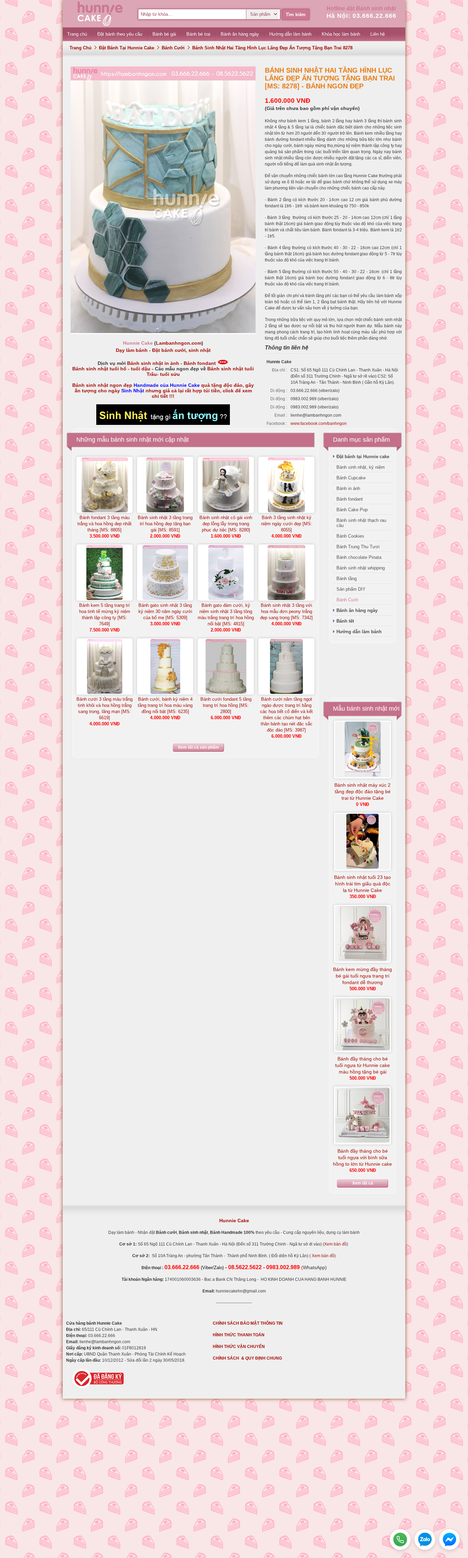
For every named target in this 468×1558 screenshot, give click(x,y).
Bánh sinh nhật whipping (360, 568)
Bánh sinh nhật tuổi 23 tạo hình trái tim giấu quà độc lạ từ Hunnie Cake (362, 883)
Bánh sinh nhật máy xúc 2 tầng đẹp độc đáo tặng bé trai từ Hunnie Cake (362, 791)
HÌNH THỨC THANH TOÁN (238, 1335)
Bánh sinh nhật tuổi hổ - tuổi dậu (111, 368)
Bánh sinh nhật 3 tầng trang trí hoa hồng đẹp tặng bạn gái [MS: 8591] (165, 523)
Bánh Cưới (173, 47)
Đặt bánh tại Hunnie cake (126, 47)
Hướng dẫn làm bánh (359, 631)
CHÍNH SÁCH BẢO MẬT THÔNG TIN (248, 1323)
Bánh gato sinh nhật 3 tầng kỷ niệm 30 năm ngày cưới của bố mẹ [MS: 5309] (165, 611)
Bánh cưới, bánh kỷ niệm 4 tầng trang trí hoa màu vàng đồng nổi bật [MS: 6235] (165, 705)
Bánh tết (345, 621)
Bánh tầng (346, 578)
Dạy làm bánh (132, 350)
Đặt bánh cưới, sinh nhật (181, 350)
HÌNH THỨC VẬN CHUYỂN (239, 1346)
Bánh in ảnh (348, 488)
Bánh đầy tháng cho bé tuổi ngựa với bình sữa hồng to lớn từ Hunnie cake (362, 1157)
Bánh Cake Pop (352, 509)
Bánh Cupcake (351, 477)
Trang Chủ (80, 47)
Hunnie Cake (234, 1220)
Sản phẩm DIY (351, 589)
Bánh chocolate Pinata (358, 557)
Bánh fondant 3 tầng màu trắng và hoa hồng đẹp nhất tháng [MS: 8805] (104, 523)
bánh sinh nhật (131, 439)
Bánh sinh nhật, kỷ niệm (360, 467)
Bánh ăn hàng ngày (357, 610)
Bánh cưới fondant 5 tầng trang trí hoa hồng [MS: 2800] (225, 705)
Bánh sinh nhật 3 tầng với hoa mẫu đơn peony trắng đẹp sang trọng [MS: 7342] (286, 611)
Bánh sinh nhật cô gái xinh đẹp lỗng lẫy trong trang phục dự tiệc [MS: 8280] (225, 523)
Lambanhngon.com (178, 343)
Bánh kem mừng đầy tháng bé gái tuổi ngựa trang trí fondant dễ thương (362, 976)
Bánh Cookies (350, 536)
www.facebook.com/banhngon (319, 423)
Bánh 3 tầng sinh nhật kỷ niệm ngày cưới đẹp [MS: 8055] (286, 523)
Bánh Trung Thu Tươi (358, 546)
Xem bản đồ (335, 1244)
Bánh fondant (200, 363)
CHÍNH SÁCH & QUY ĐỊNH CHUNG (247, 1358)
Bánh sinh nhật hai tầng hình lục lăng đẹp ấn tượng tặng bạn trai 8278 (272, 47)
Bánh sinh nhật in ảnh (153, 363)
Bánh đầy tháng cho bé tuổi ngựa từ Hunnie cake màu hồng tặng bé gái (362, 1065)
